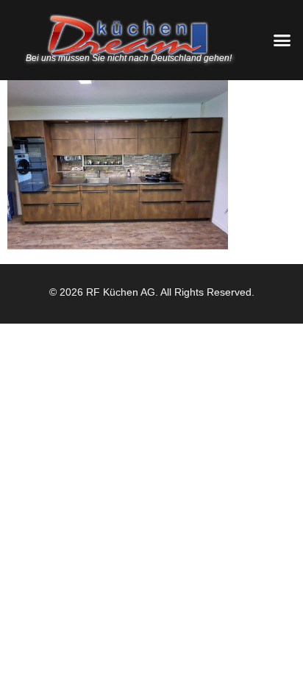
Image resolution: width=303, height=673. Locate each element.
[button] (282, 40)
